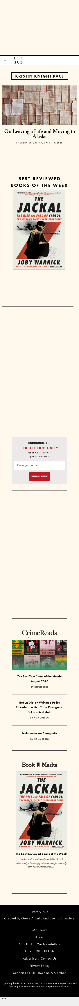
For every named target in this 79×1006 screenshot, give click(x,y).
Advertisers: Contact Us (39, 958)
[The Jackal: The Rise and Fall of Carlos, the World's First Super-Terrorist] (39, 230)
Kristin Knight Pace (39, 76)
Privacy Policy (40, 965)
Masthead (39, 930)
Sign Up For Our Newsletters (39, 944)
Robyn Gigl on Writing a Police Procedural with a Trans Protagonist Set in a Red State (39, 707)
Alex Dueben (41, 717)
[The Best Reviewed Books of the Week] (41, 811)
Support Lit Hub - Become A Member (39, 973)
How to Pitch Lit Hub (39, 951)
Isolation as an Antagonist (39, 733)
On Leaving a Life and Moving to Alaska (39, 135)
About (39, 937)
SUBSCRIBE (39, 476)
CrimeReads (41, 687)
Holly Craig (41, 739)
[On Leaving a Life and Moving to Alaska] (39, 105)
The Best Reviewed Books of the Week (41, 854)
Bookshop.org (16, 986)
